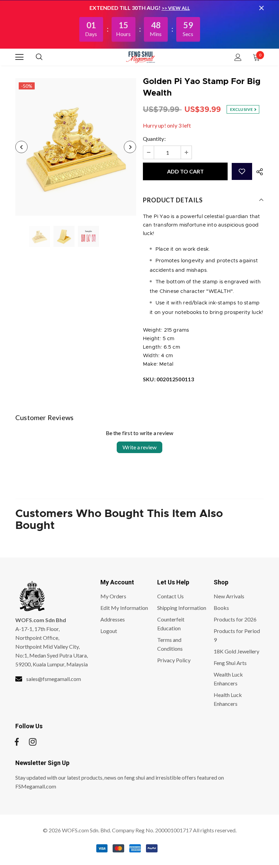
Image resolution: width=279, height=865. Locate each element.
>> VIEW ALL (176, 8)
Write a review (139, 447)
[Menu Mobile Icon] (19, 57)
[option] (75, 147)
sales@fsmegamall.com (53, 679)
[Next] (130, 147)
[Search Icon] (46, 57)
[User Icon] (238, 57)
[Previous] (21, 147)
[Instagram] (33, 742)
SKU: (168, 379)
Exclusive (242, 109)
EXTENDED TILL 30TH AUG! (125, 7)
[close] (261, 7)
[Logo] (140, 57)
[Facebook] (17, 742)
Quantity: (154, 138)
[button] (242, 171)
